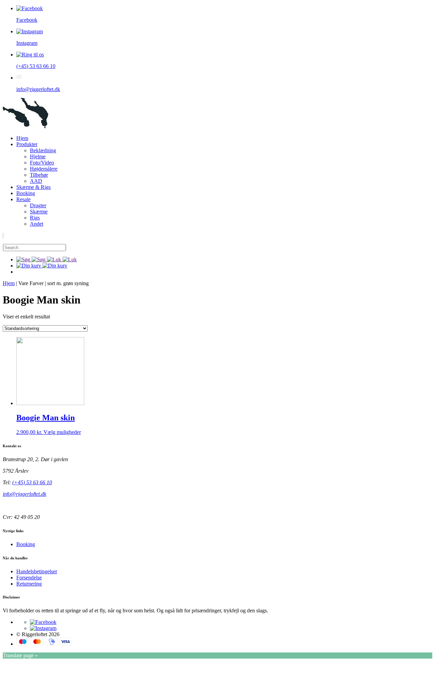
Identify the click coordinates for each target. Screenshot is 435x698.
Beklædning (43, 150)
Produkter (26, 144)
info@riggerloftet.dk (24, 494)
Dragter (38, 205)
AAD (36, 181)
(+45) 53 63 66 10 (32, 482)
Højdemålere (43, 169)
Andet (36, 224)
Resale (23, 199)
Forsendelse (29, 577)
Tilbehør (39, 175)
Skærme (39, 211)
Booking (25, 193)
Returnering (29, 584)
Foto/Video (42, 162)
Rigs (35, 218)
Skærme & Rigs (33, 187)
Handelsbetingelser (36, 571)
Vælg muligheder (62, 432)
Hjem (22, 138)
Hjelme (38, 156)
